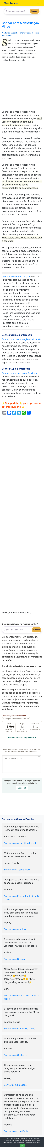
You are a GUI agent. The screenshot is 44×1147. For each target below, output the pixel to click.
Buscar (34, 11)
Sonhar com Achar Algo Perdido (20, 843)
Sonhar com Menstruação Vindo (20, 24)
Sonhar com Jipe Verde (16, 1131)
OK (22, 1145)
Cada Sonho (10, 3)
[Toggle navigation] (38, 3)
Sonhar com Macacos (15, 1085)
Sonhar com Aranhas (15, 929)
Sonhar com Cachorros (16, 1055)
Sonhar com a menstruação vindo (19, 373)
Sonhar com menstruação (16, 276)
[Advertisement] (22, 87)
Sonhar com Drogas (14, 959)
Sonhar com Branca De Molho (19, 1028)
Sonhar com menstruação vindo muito (21, 339)
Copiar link (22, 788)
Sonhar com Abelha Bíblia (17, 869)
